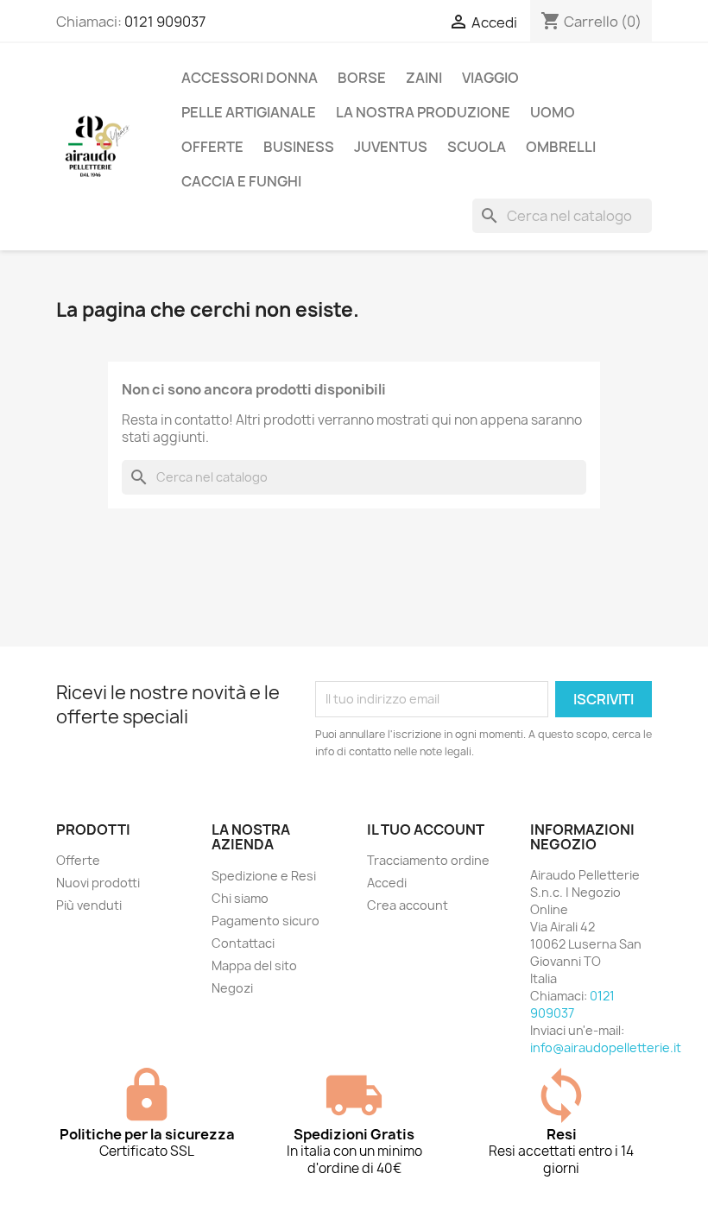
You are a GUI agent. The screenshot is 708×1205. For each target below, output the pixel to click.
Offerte (78, 860)
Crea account (407, 905)
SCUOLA (476, 146)
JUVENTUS (390, 146)
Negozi (232, 988)
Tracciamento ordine (428, 860)
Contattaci (243, 943)
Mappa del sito (254, 965)
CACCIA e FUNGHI (241, 181)
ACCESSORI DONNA (249, 77)
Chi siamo (240, 898)
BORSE (362, 77)
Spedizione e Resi (264, 875)
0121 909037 (164, 21)
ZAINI (424, 77)
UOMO (552, 112)
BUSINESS (298, 146)
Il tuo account (425, 829)
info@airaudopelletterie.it (605, 1047)
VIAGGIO (490, 77)
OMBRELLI (561, 146)
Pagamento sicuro (265, 920)
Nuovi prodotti (98, 882)
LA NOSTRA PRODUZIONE (423, 112)
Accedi (387, 882)
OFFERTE (212, 146)
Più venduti (89, 905)
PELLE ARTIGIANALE (248, 112)
